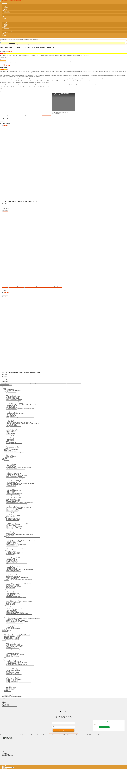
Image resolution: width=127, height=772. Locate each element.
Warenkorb (4, 768)
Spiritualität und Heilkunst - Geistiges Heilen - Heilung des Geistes (17, 548)
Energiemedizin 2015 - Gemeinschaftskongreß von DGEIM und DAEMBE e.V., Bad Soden (21, 583)
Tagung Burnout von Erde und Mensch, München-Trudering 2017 (17, 613)
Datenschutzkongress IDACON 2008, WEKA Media (15, 654)
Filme (3, 13)
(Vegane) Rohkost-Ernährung (11, 392)
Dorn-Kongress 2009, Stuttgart (11, 419)
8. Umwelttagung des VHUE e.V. (11, 412)
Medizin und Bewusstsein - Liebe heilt (12, 585)
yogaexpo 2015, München (10, 588)
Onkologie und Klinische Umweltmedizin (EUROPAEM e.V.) (16, 573)
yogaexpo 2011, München (10, 535)
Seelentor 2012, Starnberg (10, 547)
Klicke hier (8, 53)
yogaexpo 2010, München (10, 516)
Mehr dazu (7, 740)
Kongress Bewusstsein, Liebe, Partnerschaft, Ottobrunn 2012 (16, 544)
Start (0, 44)
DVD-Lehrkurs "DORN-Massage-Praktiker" (13, 390)
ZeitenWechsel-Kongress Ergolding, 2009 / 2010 (14, 497)
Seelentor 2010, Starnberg (10, 514)
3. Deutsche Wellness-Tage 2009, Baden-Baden (14, 399)
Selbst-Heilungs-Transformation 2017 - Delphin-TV (12, 636)
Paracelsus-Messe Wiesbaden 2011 (11, 429)
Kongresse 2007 (6, 460)
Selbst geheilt (6, 15)
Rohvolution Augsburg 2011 (10, 435)
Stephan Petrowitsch (9, 455)
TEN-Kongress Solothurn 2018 (11, 622)
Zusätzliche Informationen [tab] (6, 65)
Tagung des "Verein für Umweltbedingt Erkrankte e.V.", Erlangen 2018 (18, 621)
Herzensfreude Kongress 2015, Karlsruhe (13, 584)
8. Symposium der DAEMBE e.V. (11, 411)
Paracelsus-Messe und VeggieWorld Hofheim (13, 586)
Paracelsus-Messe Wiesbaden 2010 (12, 428)
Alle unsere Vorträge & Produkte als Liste (9, 699)
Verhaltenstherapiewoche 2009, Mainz (12, 447)
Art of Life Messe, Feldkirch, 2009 (11, 482)
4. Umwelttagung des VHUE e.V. (11, 405)
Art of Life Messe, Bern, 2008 (11, 415)
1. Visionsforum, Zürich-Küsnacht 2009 (12, 474)
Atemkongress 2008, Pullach (10, 416)
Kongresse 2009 (6, 472)
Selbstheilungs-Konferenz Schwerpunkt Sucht (11, 638)
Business (5, 652)
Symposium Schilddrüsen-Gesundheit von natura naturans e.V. (16, 563)
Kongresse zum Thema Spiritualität (10, 660)
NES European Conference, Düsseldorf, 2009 (13, 426)
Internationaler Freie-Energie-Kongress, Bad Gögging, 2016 (16, 597)
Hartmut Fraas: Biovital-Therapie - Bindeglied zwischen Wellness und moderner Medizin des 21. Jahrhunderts (7, 738)
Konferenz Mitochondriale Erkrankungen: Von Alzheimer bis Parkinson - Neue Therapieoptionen (22, 423)
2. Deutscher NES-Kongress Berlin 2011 (12, 398)
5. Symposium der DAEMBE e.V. (11, 406)
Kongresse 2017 (6, 605)
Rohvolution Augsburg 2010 (10, 434)
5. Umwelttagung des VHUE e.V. (11, 407)
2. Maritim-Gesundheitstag (10, 554)
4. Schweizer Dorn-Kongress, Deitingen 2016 (13, 593)
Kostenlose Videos (5, 629)
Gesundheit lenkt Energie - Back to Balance (11, 633)
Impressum (4, 702)
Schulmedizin (8, 441)
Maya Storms (8, 454)
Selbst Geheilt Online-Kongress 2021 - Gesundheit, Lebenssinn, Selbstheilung (17, 635)
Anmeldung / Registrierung (6, 700)
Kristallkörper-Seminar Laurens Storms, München (16, 453)
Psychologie (6, 6)
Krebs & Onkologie (7, 448)
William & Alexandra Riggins (11, 456)
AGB (3, 703)
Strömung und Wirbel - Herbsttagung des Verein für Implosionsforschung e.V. (19, 599)
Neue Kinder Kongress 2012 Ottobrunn (12, 545)
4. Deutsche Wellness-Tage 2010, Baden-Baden (14, 402)
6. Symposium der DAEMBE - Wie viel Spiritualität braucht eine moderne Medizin (20, 408)
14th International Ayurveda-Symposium (13, 539)
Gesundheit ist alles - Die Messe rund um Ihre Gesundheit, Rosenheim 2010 (18, 422)
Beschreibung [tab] (4, 64)
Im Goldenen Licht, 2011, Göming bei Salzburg (14, 526)
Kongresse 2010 (6, 498)
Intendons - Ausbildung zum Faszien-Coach (13, 571)
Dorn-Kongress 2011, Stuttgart (11, 420)
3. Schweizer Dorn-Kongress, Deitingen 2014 (13, 566)
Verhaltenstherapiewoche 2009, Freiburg (13, 445)
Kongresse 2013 (10, 44)
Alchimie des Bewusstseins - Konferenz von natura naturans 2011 (17, 523)
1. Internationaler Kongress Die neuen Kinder (13, 473)
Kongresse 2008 (6, 462)
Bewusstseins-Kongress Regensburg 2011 (13, 524)
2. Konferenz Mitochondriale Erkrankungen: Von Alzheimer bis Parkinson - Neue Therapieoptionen (23, 540)
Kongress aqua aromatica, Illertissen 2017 (13, 609)
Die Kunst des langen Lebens (11, 624)
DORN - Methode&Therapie (9, 389)
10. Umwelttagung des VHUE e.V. (11, 581)
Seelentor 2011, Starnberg (10, 533)
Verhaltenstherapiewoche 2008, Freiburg (13, 471)
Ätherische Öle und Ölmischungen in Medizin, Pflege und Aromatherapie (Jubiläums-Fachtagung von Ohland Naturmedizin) (27, 607)
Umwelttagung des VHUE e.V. (11, 627)
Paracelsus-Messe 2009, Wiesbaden (12, 489)
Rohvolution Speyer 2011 (10, 440)
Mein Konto (4, 765)
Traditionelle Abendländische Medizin (10, 451)
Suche (3, 766)
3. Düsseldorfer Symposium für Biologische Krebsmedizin (15, 477)
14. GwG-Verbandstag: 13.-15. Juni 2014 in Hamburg (15, 565)
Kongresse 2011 (6, 517)
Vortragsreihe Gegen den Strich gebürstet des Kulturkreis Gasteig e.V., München (19, 534)
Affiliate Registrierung (5, 754)
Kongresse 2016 (6, 589)
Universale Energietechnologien (11, 578)
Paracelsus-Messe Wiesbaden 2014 (12, 574)
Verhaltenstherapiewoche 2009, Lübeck (12, 446)
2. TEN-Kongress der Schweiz (11, 591)
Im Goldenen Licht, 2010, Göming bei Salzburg (14, 508)
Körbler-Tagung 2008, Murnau (11, 424)
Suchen (13, 767)
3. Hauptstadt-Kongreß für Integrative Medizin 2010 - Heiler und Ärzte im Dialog (19, 502)
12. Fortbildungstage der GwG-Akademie (13, 396)
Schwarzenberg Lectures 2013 (11, 442)
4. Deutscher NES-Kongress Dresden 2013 (13, 556)
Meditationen (6, 690)
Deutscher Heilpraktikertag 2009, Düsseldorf (13, 418)
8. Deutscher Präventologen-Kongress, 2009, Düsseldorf (15, 410)
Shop (3, 44)
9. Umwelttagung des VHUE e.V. (11, 568)
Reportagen (8, 432)
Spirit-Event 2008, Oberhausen (11, 470)
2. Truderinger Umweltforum (11, 592)
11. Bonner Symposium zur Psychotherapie (13, 395)
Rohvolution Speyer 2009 (10, 438)
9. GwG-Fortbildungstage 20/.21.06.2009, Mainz (14, 480)
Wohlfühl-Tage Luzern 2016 (10, 603)
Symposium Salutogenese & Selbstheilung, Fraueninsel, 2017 (16, 612)
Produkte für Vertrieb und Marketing (12, 656)
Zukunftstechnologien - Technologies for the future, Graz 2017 (16, 616)
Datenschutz (65, 734)
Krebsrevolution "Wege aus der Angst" (12, 626)
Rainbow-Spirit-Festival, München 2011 (12, 684)
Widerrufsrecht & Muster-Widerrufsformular (9, 706)
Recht (5, 657)
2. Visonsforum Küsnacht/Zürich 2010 (12, 501)
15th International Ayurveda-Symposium (13, 553)
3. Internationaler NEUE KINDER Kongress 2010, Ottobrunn (16, 503)
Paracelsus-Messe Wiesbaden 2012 (12, 430)
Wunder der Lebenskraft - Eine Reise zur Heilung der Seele (14, 452)
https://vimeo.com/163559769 (46, 115)
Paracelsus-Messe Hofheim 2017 (11, 611)
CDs (2, 386)
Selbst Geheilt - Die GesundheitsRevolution (11, 449)
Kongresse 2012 (6, 536)
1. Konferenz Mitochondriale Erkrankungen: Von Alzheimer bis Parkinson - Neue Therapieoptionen (23, 537)
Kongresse (3, 10)
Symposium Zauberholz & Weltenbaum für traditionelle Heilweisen (17, 577)
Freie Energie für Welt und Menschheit (12, 570)
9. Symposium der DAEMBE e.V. (11, 567)
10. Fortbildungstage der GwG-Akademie (13, 499)
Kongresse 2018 (6, 617)
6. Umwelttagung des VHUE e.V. (11, 409)
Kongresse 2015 (6, 580)
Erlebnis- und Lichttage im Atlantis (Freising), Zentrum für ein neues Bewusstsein (19, 569)
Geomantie (8, 671)
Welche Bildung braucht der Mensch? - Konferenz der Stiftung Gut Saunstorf (19, 614)
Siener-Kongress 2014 (9, 575)
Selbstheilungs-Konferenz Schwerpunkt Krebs (11, 637)
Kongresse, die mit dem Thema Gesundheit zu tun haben (13, 394)
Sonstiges (5, 9)
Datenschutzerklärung (6, 704)
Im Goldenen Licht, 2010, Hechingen (12, 509)
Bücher (3, 17)
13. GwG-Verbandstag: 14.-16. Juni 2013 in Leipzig (14, 552)
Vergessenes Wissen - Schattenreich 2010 (13, 515)
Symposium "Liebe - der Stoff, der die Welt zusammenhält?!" (16, 620)
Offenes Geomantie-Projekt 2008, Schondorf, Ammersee (15, 469)
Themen (3, 21)
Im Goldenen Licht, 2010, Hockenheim (12, 510)
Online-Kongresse (7, 12)
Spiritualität (6, 7)
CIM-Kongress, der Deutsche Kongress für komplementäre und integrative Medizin (20, 417)
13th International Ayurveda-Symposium (13, 397)
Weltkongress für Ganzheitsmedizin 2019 (13, 628)
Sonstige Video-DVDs (7, 450)
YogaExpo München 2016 (10, 604)
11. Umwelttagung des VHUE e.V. (11, 590)
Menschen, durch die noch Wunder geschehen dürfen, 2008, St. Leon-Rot (18, 467)
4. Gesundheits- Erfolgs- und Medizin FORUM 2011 (14, 403)
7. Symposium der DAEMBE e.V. (11, 542)
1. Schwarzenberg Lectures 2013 (11, 551)
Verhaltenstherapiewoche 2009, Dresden (12, 494)
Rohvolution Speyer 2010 (10, 439)
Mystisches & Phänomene (6, 630)
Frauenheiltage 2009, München (11, 421)
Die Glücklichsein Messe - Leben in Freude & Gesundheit (15, 608)
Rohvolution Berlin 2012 (10, 437)
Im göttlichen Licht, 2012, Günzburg (12, 543)
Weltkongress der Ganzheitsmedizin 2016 (13, 602)
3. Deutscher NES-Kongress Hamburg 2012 (13, 400)
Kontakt (3, 701)
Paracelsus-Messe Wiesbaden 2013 (12, 431)
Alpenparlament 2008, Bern (10, 414)
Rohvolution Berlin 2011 (10, 436)
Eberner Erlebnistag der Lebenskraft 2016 (13, 594)
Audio (3, 16)
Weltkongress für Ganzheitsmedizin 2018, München (14, 623)
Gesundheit (6, 5)
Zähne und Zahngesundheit (8, 457)
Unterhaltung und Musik (8, 658)
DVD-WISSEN (4, 3)
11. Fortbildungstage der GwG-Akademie (13, 518)
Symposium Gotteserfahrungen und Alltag (13, 600)
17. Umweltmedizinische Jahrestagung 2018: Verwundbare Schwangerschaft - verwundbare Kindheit (23, 618)
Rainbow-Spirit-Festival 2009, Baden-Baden (13, 490)
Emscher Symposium (9, 595)
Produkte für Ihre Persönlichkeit (11, 655)
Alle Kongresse (6, 29)
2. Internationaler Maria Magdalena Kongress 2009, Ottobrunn (16, 475)
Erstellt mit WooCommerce (12, 763)
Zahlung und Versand (5, 705)
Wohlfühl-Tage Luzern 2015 (10, 587)
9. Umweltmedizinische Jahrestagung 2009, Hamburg (15, 413)
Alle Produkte (4, 18)
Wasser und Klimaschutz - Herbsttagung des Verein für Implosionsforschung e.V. (19, 579)
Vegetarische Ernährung (10, 393)
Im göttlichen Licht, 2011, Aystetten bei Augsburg (14, 528)
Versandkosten (9, 51)
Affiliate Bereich (4, 753)
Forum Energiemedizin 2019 (11, 625)
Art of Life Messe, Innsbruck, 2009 (12, 669)
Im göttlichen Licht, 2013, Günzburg (12, 561)
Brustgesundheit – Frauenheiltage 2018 (12, 619)
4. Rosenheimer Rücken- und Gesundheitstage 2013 (14, 557)
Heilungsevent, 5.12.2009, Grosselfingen (12, 672)
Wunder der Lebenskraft (8, 14)
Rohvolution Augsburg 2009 (10, 433)
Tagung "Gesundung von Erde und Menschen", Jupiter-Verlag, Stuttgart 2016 (19, 601)
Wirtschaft (5, 8)
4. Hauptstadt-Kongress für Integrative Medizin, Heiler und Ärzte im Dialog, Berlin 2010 (21, 404)
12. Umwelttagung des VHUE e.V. (11, 606)
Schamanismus (8, 685)
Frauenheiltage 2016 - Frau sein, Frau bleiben (13, 596)
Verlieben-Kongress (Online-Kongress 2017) (11, 639)
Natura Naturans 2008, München (11, 425)
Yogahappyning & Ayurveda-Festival (12, 549)
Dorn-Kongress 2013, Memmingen (19, 44)
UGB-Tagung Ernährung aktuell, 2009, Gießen (14, 443)
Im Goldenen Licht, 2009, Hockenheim (12, 487)
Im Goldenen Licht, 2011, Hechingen (12, 527)
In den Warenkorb (5, 210)
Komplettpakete (6, 11)
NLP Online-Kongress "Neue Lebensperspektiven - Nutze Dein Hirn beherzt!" (17, 634)
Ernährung (6, 391)
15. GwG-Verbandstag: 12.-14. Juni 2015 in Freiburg (15, 582)
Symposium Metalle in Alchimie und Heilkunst (13, 576)
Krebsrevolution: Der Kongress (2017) (12, 610)
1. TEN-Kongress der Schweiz (11, 564)
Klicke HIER (8, 69)
